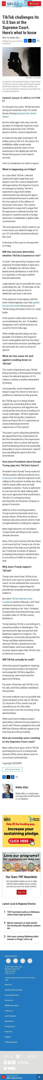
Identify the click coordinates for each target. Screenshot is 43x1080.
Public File (8, 1032)
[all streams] (40, 1077)
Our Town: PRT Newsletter (21, 877)
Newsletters (9, 1021)
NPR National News (12, 769)
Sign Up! (21, 892)
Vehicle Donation (11, 1042)
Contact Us (9, 1000)
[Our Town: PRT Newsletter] (21, 862)
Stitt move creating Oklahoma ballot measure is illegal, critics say (22, 937)
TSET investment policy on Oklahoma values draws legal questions (23, 913)
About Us (8, 985)
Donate (35, 4)
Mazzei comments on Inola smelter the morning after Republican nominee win (23, 925)
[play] (3, 1077)
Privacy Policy (10, 1026)
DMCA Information (12, 1006)
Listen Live (9, 1011)
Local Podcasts (10, 1016)
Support (8, 1037)
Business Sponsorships (13, 990)
